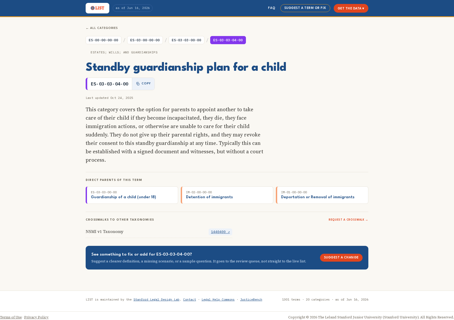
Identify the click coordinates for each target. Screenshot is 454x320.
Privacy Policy (36, 317)
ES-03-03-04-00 (228, 40)
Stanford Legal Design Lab (156, 299)
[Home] (97, 8)
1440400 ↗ (220, 232)
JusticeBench (251, 299)
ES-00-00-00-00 (103, 40)
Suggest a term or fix (305, 8)
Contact (189, 299)
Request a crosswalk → (348, 220)
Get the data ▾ (351, 8)
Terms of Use (11, 317)
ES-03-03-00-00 (186, 40)
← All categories (102, 28)
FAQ (271, 8)
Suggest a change (341, 257)
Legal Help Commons (218, 299)
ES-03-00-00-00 (145, 40)
